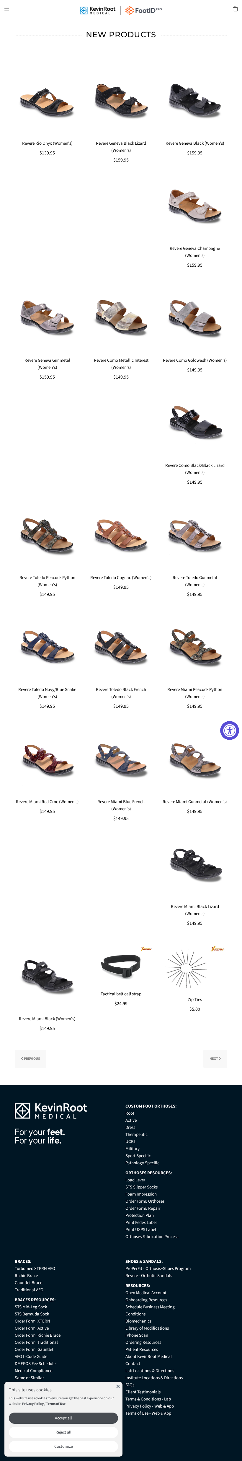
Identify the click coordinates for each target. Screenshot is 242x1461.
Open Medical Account (145, 1293)
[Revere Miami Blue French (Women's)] (121, 759)
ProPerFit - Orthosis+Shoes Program (158, 1269)
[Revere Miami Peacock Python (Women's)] (194, 648)
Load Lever (135, 1180)
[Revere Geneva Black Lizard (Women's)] (121, 101)
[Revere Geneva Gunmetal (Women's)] (47, 318)
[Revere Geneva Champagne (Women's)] (194, 206)
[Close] (118, 1386)
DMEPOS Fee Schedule (35, 1364)
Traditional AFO (29, 1290)
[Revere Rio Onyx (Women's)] (47, 101)
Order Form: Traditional (36, 1342)
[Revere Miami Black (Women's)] (47, 977)
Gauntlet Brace (28, 1283)
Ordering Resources (143, 1342)
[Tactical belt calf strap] (121, 964)
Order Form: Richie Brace (37, 1335)
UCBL (130, 1142)
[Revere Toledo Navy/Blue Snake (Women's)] (47, 648)
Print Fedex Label (141, 1222)
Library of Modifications (147, 1328)
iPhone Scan (136, 1335)
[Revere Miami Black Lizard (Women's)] (194, 865)
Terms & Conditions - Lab (148, 1399)
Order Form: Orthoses (144, 1201)
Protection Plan (139, 1215)
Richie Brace (26, 1276)
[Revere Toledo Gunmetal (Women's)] (194, 535)
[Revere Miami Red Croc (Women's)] (47, 759)
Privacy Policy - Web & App (149, 1406)
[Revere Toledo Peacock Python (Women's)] (47, 535)
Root (129, 1113)
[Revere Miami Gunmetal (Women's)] (194, 759)
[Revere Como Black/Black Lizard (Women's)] (194, 423)
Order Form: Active (32, 1328)
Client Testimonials (143, 1392)
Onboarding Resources (146, 1300)
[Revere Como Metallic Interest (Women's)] (121, 318)
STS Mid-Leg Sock (31, 1307)
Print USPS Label (140, 1230)
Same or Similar (29, 1378)
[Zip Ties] (194, 967)
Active (131, 1120)
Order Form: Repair (142, 1208)
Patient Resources (141, 1349)
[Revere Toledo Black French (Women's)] (121, 648)
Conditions (135, 1314)
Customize (63, 1446)
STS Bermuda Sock (32, 1314)
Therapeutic (136, 1134)
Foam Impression (141, 1194)
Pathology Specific (142, 1163)
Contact (132, 1364)
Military (132, 1149)
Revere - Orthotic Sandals (148, 1276)
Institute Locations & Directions (154, 1378)
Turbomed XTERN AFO (35, 1269)
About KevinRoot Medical (148, 1357)
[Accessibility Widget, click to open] (229, 730)
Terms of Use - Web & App (148, 1413)
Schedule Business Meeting (150, 1307)
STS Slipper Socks (141, 1187)
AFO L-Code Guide (31, 1357)
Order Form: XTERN (32, 1321)
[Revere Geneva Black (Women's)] (194, 101)
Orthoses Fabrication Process (151, 1237)
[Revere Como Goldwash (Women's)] (194, 318)
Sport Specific (138, 1156)
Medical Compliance (33, 1371)
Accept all (63, 1418)
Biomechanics (138, 1321)
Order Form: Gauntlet (34, 1349)
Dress (130, 1127)
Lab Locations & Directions (149, 1371)
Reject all (63, 1432)
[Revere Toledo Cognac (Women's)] (121, 535)
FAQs (129, 1385)
